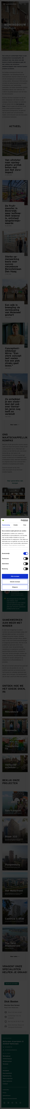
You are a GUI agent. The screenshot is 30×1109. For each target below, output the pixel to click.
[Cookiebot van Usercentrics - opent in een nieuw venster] (21, 520)
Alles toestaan (15, 576)
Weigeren (15, 587)
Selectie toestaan (15, 581)
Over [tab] (24, 525)
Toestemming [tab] (6, 525)
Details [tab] (16, 525)
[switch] (25, 558)
